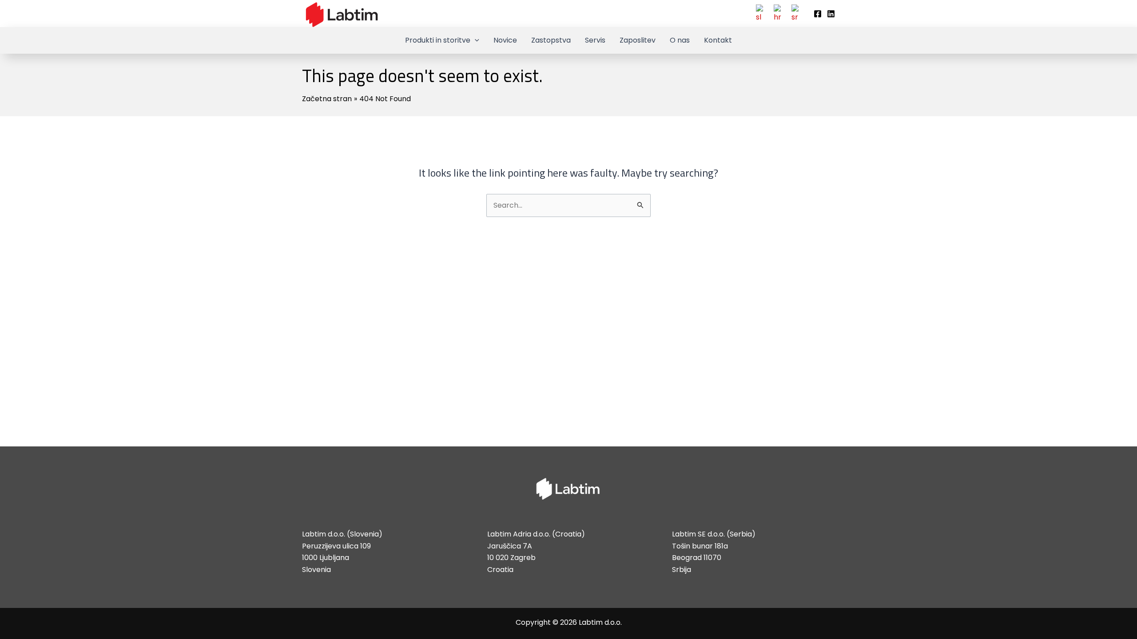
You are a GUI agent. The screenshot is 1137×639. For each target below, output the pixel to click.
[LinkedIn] (831, 14)
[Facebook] (818, 14)
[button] (474, 40)
